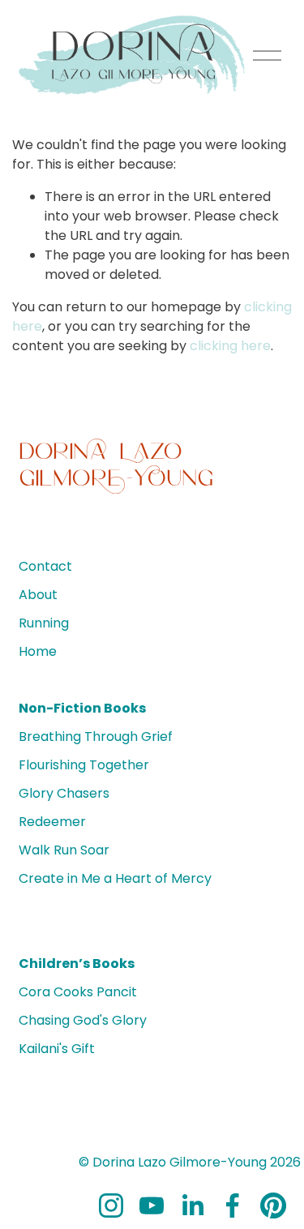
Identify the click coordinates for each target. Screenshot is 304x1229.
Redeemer (52, 821)
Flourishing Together (84, 765)
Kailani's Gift (57, 1048)
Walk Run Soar (64, 850)
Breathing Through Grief (96, 736)
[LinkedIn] (192, 1205)
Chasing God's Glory (83, 1020)
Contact (45, 566)
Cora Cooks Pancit (78, 992)
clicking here (230, 345)
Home (38, 651)
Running (44, 623)
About (38, 594)
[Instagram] (111, 1205)
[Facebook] (233, 1205)
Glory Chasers (64, 793)
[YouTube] (152, 1205)
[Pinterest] (273, 1205)
